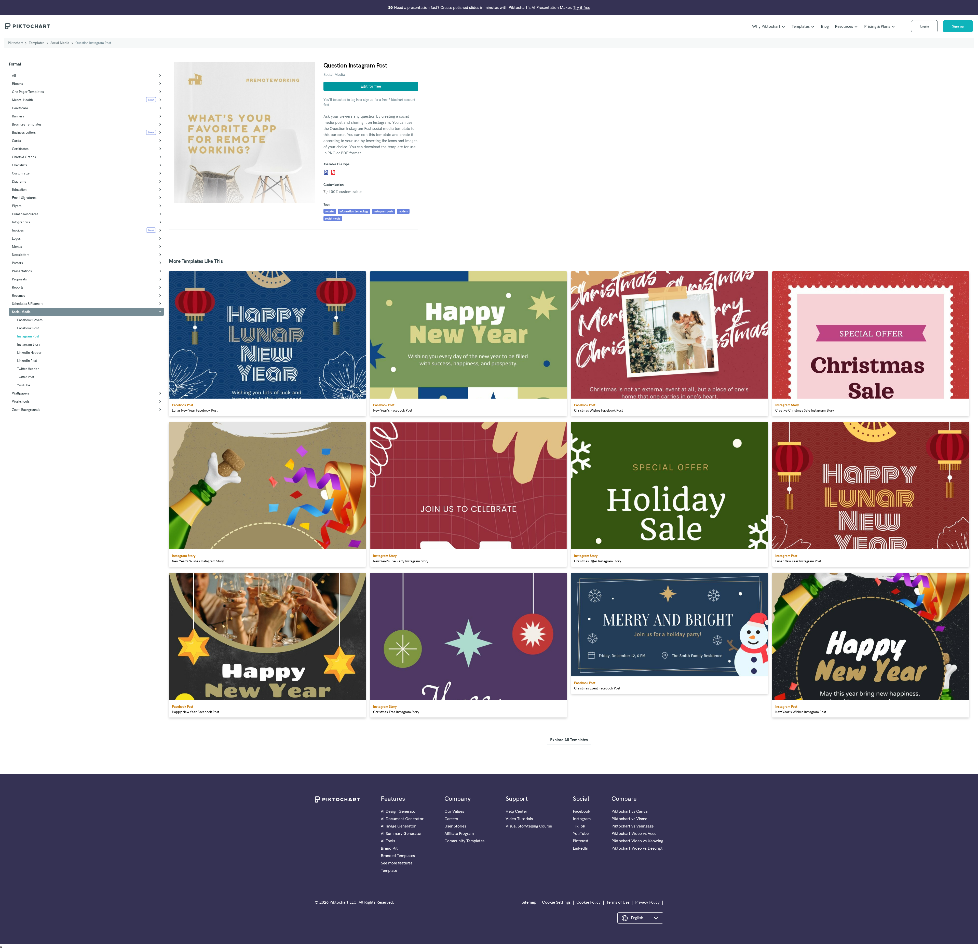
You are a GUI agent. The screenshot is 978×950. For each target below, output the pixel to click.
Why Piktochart (766, 26)
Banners (18, 116)
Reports (17, 287)
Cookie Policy (588, 902)
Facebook (581, 811)
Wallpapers (21, 393)
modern (403, 211)
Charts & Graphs (24, 157)
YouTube (23, 385)
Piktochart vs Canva (629, 811)
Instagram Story (28, 344)
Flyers (16, 206)
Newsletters (20, 255)
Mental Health (22, 100)
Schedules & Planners (27, 304)
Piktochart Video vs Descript (637, 848)
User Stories (455, 826)
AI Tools (388, 840)
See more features (396, 862)
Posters (17, 263)
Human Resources (25, 214)
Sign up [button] (958, 26)
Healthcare (20, 108)
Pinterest (581, 840)
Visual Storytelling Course (529, 826)
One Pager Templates (28, 92)
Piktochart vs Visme (629, 818)
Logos (16, 238)
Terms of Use (617, 902)
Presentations (22, 271)
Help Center (516, 811)
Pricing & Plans (877, 26)
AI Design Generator (399, 811)
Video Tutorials (519, 818)
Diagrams (19, 181)
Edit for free (371, 86)
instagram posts (383, 211)
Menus (17, 247)
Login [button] (924, 26)
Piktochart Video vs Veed (634, 833)
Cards (16, 141)
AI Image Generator (398, 826)
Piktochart (15, 43)
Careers (451, 818)
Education (19, 189)
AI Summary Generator (401, 833)
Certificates (20, 149)
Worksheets (21, 401)
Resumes (18, 295)
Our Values (454, 811)
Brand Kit (389, 848)
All (14, 75)
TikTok (579, 826)
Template (389, 870)
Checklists (19, 165)
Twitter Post (25, 377)
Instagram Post (28, 336)
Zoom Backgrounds (26, 410)
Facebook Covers (30, 320)
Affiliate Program (459, 833)
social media (333, 218)
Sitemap (529, 902)
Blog (825, 26)
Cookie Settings (556, 902)
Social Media (59, 43)
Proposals (19, 279)
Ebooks (17, 84)
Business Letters (24, 132)
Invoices (18, 230)
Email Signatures (24, 198)
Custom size (21, 173)
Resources (844, 26)
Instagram (582, 818)
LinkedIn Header (29, 352)
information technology (354, 211)
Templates (801, 26)
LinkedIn (580, 848)
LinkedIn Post (27, 361)
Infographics (21, 222)
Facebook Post (28, 328)
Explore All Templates (569, 739)
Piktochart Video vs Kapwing (637, 840)
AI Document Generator (402, 818)
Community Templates (464, 840)
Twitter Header (28, 369)
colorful (329, 211)
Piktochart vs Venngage (633, 826)
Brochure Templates (27, 124)
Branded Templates (398, 855)
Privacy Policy (647, 902)
